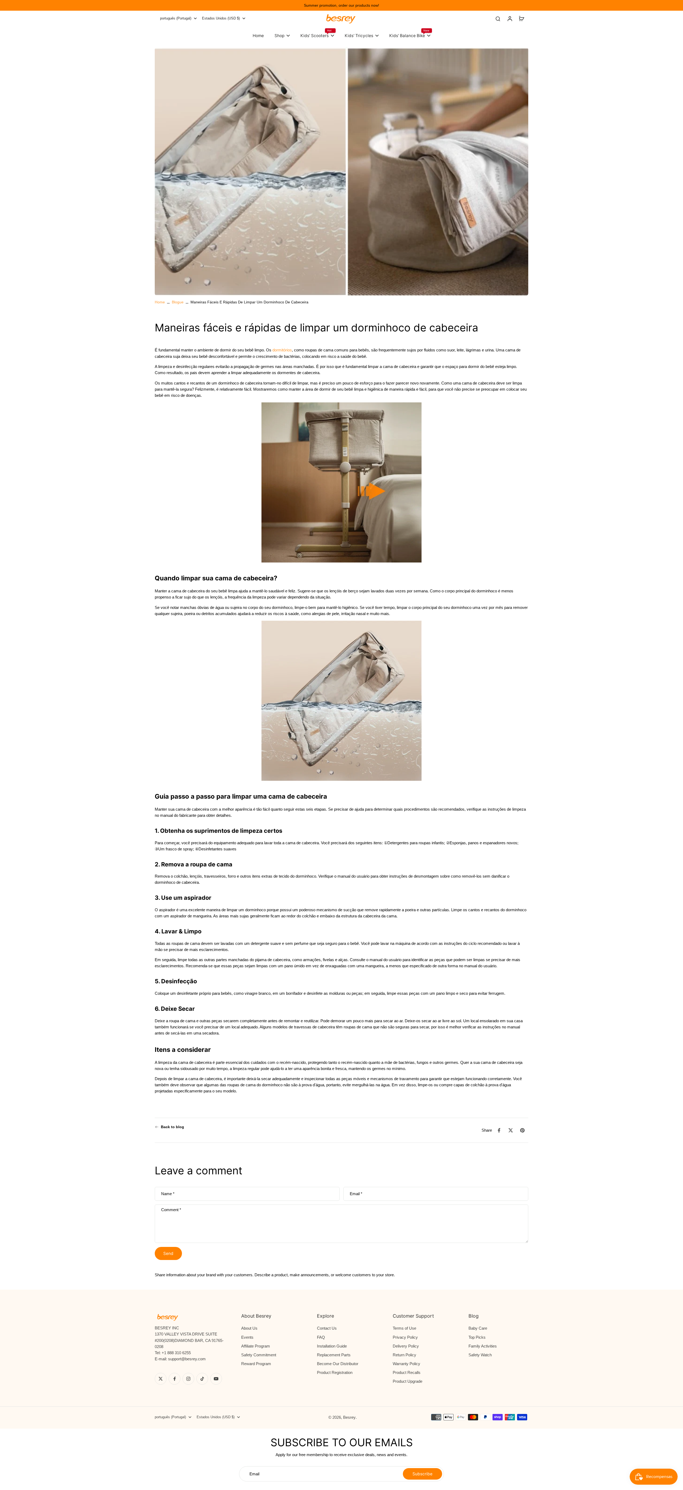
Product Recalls (406, 1372)
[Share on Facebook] (499, 1130)
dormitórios (282, 350)
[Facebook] (174, 1379)
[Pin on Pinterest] (522, 1130)
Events (247, 1337)
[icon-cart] (521, 18)
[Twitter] (160, 1379)
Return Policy (404, 1355)
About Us (249, 1328)
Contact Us (327, 1328)
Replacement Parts (334, 1355)
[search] (498, 18)
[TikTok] (202, 1379)
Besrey (349, 1417)
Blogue (178, 302)
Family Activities (482, 1346)
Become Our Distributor (337, 1363)
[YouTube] (216, 1379)
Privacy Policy (405, 1337)
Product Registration (334, 1372)
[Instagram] (188, 1379)
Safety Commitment (258, 1355)
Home (160, 302)
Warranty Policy (406, 1363)
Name (167, 1193)
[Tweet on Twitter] (511, 1130)
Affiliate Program (255, 1346)
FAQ (321, 1337)
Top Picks (477, 1337)
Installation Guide (332, 1346)
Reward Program (256, 1363)
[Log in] (509, 18)
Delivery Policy (406, 1346)
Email (356, 1193)
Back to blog (172, 1127)
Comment (171, 1209)
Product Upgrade (407, 1381)
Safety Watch (480, 1355)
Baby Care (477, 1328)
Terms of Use (404, 1328)
